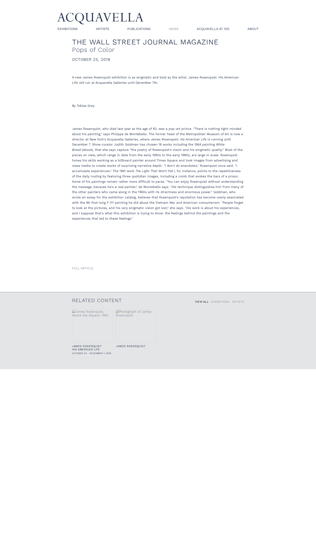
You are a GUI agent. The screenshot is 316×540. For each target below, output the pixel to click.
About (253, 29)
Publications (139, 29)
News (174, 29)
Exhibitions (67, 29)
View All (201, 301)
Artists (102, 29)
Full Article (82, 268)
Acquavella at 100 (213, 29)
